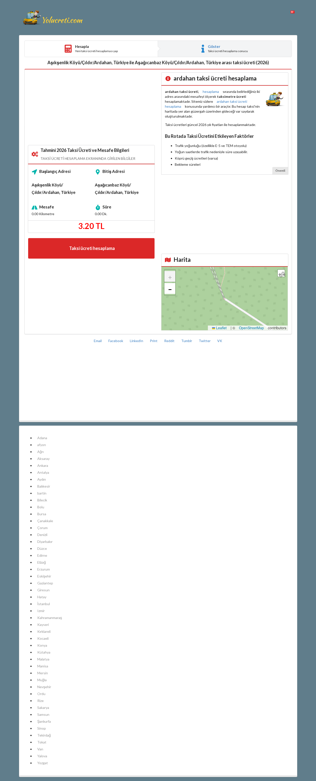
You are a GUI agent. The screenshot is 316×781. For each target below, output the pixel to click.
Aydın (41, 479)
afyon (41, 445)
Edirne (42, 555)
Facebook (116, 341)
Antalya (43, 472)
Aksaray (43, 458)
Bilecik (42, 500)
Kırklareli (44, 631)
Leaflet (221, 327)
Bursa (41, 514)
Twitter (205, 341)
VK (219, 341)
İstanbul (43, 604)
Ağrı (40, 452)
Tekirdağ (44, 735)
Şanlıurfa (44, 721)
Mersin (42, 673)
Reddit (169, 341)
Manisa (42, 666)
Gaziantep (45, 583)
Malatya (43, 659)
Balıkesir (43, 486)
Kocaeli (43, 638)
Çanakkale (45, 521)
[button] (169, 276)
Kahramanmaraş (49, 618)
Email (98, 341)
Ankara (42, 465)
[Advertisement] (91, 107)
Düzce (42, 548)
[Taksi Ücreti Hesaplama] (52, 17)
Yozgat (42, 763)
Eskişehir (44, 576)
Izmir (41, 611)
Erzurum (43, 569)
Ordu (41, 694)
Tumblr (187, 341)
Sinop (41, 728)
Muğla (42, 680)
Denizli (42, 535)
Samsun (43, 714)
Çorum (42, 528)
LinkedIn (137, 341)
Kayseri (43, 624)
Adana (42, 438)
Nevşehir (44, 687)
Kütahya (43, 652)
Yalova (42, 756)
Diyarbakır (45, 541)
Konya (42, 645)
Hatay (41, 597)
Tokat (41, 742)
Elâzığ (41, 562)
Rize (40, 701)
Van (40, 749)
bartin (41, 493)
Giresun (43, 590)
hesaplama (211, 91)
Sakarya (43, 707)
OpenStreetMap (251, 327)
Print (154, 341)
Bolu (40, 507)
